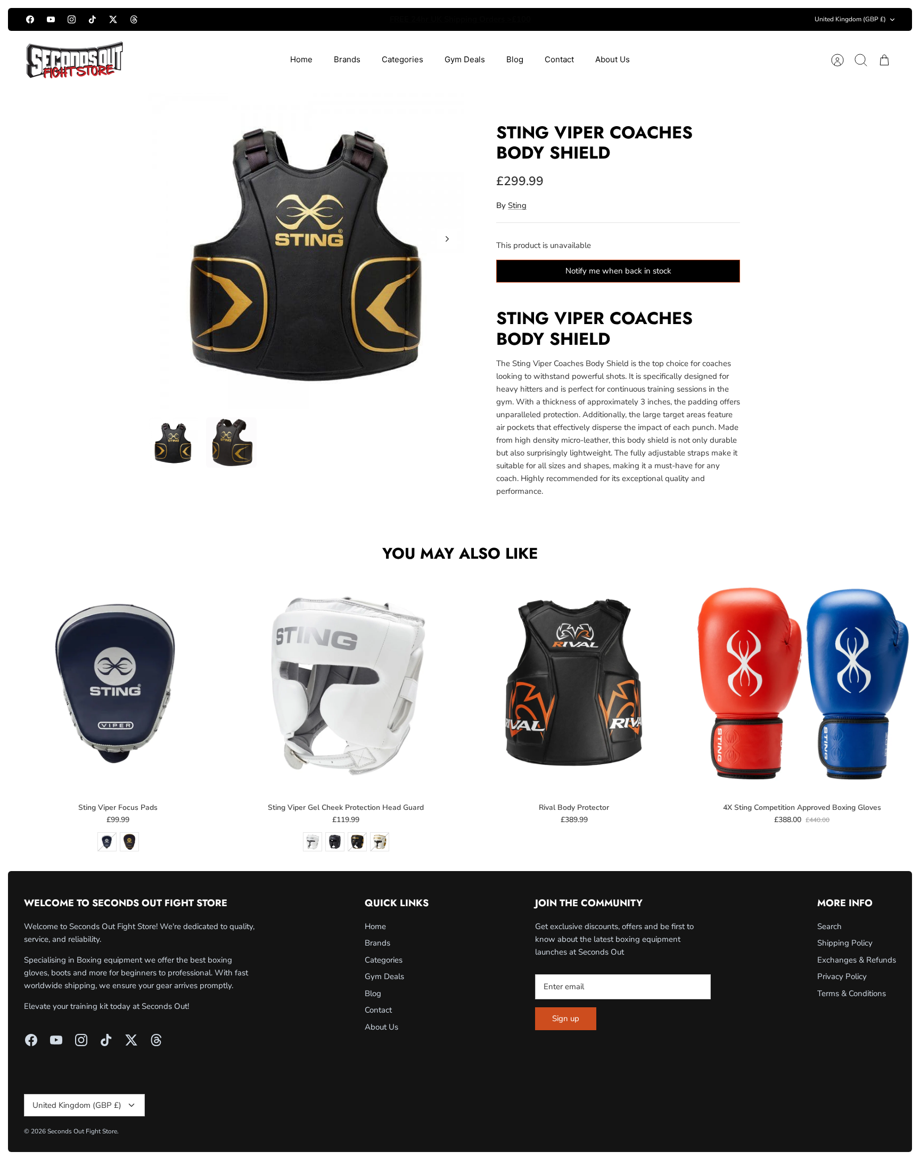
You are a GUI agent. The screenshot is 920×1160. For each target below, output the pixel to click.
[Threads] (134, 19)
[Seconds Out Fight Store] (74, 59)
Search (829, 926)
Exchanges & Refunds (856, 960)
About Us (612, 59)
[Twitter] (113, 19)
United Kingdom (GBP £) (850, 19)
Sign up (565, 1018)
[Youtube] (50, 19)
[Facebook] (30, 19)
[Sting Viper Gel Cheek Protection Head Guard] (346, 683)
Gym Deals (465, 59)
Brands (347, 59)
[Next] (594, 20)
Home (301, 59)
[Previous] (326, 20)
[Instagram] (71, 19)
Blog (514, 59)
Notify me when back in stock (618, 271)
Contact (559, 59)
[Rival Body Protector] (574, 683)
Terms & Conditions (851, 993)
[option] (306, 251)
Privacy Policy (842, 976)
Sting (517, 205)
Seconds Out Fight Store (82, 1131)
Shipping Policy (845, 943)
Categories (402, 59)
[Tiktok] (92, 19)
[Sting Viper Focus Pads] (118, 683)
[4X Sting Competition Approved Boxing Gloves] (802, 683)
